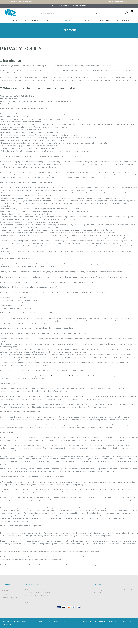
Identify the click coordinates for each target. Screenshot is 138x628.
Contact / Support (9, 598)
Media (4, 594)
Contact (5, 622)
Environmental (89, 622)
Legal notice (7, 624)
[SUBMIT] (69, 13)
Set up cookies (66, 622)
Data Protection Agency (77, 376)
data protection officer (51, 376)
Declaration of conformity (109, 622)
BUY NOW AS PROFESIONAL (117, 2)
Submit (96, 13)
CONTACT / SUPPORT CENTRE (21, 2)
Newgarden (7, 590)
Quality (78, 622)
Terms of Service (129, 622)
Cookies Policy (52, 622)
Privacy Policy (38, 622)
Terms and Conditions (20, 622)
